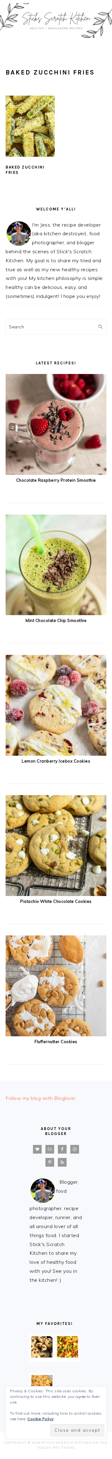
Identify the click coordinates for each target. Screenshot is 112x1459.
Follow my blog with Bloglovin (41, 1098)
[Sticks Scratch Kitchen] (56, 39)
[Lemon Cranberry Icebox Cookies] (56, 754)
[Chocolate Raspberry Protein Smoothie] (56, 473)
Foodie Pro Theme (56, 1447)
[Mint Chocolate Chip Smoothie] (56, 613)
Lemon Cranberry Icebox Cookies (56, 761)
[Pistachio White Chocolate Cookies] (56, 894)
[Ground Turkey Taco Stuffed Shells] (67, 1356)
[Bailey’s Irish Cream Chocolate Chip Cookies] (42, 1356)
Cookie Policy (40, 1418)
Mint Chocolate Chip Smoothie (56, 620)
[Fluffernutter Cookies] (56, 1034)
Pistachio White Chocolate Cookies (56, 901)
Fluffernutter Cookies (56, 1041)
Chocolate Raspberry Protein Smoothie (56, 480)
